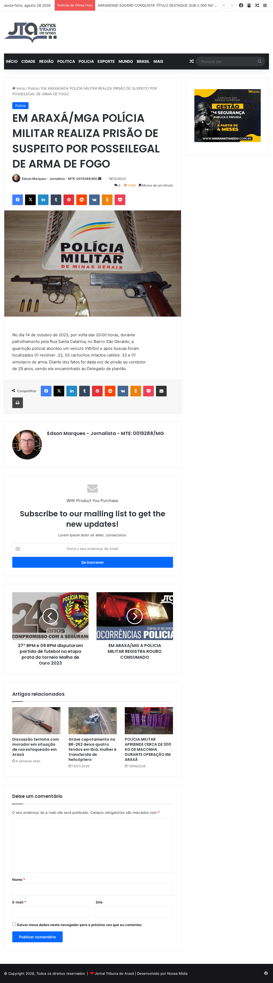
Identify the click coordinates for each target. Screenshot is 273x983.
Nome (18, 879)
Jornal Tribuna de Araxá (114, 973)
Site (99, 902)
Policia (86, 61)
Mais (158, 61)
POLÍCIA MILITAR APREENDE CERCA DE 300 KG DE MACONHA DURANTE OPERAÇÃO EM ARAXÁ (148, 749)
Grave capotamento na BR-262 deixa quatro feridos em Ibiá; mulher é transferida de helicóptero (93, 749)
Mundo (126, 61)
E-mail (19, 902)
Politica (66, 61)
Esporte (106, 61)
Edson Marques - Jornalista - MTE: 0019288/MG (59, 179)
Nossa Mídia (177, 973)
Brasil (143, 61)
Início (12, 61)
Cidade (28, 61)
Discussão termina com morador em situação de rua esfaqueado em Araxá (35, 747)
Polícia (33, 88)
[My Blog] (30, 32)
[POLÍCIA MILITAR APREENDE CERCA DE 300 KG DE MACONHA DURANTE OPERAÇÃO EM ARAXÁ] (149, 720)
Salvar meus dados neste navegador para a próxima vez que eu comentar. (79, 925)
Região (46, 61)
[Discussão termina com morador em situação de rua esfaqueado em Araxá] (36, 720)
